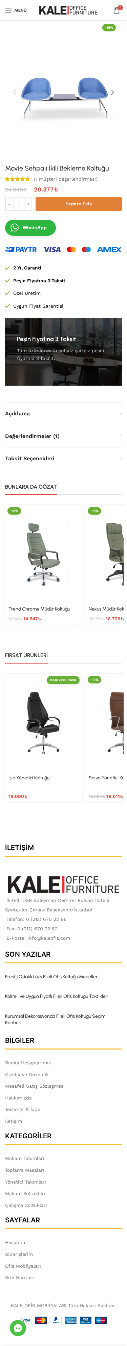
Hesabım (15, 1242)
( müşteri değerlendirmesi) (66, 179)
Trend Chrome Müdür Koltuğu (39, 609)
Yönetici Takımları (25, 1182)
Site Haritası (19, 1277)
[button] (14, 92)
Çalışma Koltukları (26, 1205)
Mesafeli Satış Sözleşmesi (35, 1086)
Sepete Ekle (79, 203)
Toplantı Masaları (24, 1170)
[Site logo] (68, 9)
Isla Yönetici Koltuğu (28, 778)
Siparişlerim (19, 1254)
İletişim (13, 1121)
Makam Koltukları (25, 1193)
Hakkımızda (18, 1098)
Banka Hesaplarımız (28, 1062)
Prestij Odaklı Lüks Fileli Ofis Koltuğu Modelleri (52, 977)
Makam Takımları (24, 1158)
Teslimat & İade (22, 1109)
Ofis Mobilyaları (23, 1266)
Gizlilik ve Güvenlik (27, 1074)
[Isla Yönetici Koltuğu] (43, 723)
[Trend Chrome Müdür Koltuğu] (43, 554)
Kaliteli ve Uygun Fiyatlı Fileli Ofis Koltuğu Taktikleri (56, 996)
